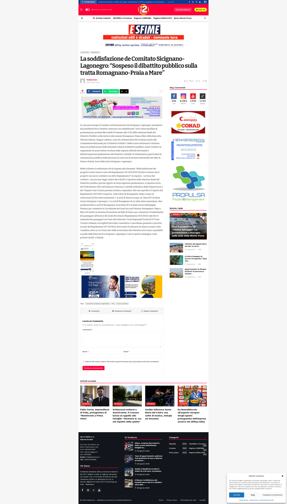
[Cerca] (205, 18)
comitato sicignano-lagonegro (97, 303)
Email (126, 351)
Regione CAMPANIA (198, 448)
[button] (282, 476)
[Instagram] (88, 490)
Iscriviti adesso (183, 10)
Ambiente (176, 214)
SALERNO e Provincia (198, 444)
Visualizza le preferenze (272, 495)
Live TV (201, 10)
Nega (253, 495)
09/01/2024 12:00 (93, 82)
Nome (86, 351)
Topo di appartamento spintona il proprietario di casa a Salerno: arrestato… (148, 458)
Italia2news (90, 500)
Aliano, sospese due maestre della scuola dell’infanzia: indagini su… (147, 445)
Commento (88, 329)
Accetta (236, 495)
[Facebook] (82, 490)
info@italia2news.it (92, 457)
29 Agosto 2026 (143, 451)
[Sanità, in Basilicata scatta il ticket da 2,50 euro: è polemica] (129, 472)
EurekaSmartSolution (124, 500)
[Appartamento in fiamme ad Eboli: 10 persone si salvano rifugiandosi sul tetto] (176, 273)
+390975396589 (90, 459)
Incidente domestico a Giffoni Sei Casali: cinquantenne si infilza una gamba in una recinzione (131, 2)
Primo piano (177, 452)
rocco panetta (122, 303)
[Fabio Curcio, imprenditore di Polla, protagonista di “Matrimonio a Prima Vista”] (94, 396)
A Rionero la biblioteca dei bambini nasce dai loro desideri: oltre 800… (148, 482)
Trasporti (95, 52)
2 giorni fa (191, 249)
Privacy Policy (243, 500)
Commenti (95, 311)
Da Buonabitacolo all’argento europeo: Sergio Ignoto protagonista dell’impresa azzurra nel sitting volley (192, 415)
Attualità (85, 52)
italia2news (92, 80)
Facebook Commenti (123, 311)
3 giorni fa (191, 264)
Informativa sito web (266, 500)
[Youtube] (199, 2)
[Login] (205, 2)
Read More (90, 484)
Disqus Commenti (151, 311)
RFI (113, 303)
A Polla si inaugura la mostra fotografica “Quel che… (196, 258)
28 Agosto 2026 (143, 464)
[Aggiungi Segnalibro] (161, 91)
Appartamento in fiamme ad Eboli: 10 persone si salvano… (195, 271)
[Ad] (143, 35)
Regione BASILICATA (198, 453)
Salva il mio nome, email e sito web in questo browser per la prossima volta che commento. (122, 361)
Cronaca (177, 448)
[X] (196, 2)
